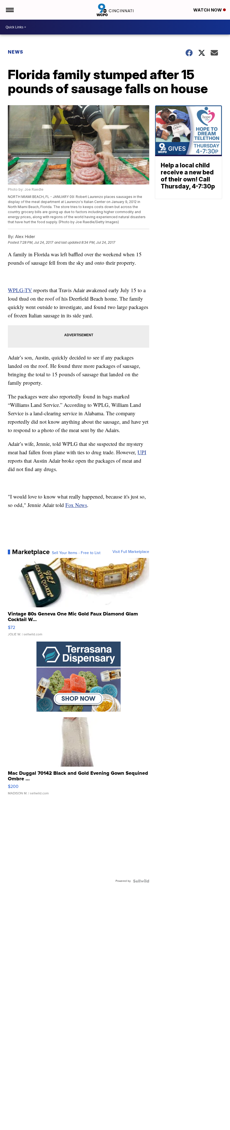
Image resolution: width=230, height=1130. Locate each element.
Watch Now (208, 10)
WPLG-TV (20, 290)
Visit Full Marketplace (130, 552)
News (15, 52)
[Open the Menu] (9, 10)
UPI (141, 452)
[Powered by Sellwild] (141, 881)
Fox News (76, 504)
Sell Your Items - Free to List (76, 553)
